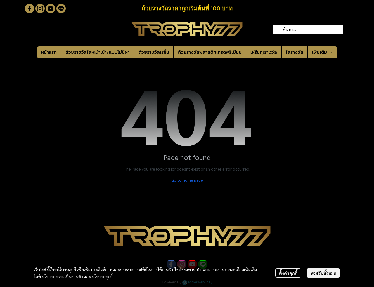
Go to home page (187, 179)
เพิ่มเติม (320, 52)
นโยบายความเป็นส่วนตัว (62, 276)
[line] (61, 8)
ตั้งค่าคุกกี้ (288, 273)
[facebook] (29, 8)
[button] (308, 29)
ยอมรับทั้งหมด (323, 273)
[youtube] (50, 8)
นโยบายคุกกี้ (102, 276)
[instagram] (40, 8)
